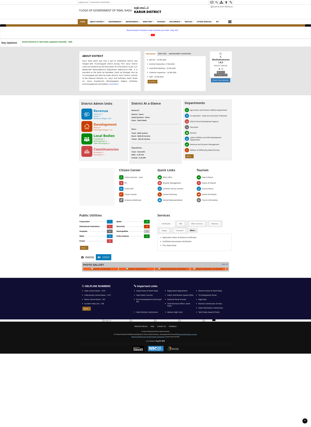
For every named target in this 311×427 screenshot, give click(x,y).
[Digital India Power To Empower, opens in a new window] (173, 349)
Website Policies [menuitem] (141, 326)
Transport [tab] (180, 230)
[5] (204, 320)
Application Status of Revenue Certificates (179, 237)
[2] (131, 320)
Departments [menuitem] (132, 21)
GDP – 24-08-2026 (156, 77)
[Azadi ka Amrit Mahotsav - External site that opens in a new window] (222, 6)
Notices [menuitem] (188, 21)
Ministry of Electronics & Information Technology (148, 337)
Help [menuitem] (152, 326)
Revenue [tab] (214, 224)
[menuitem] (211, 2)
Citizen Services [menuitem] (204, 21)
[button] (230, 21)
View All (225, 264)
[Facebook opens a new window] (219, 69)
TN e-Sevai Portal (169, 245)
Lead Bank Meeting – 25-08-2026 (162, 68)
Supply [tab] (164, 230)
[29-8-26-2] (100, 269)
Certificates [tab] (166, 224)
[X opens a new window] (222, 69)
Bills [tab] (180, 224)
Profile (221, 72)
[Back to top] (304, 421)
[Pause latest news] (307, 35)
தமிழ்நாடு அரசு (83, 2)
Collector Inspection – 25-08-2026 (162, 72)
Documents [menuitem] (174, 21)
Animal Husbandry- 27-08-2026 (162, 64)
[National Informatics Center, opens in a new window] (155, 349)
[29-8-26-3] (136, 269)
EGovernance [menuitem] (114, 21)
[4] (179, 320)
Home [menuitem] (82, 21)
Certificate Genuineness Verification (176, 241)
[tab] (150, 53)
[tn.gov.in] (106, 320)
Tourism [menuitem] (161, 21)
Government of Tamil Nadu (100, 2)
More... (189, 156)
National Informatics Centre (187, 334)
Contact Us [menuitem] (161, 326)
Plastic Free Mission (221, 80)
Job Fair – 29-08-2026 (157, 60)
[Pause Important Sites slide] (213, 319)
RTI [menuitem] (217, 21)
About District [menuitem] (97, 21)
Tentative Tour (221, 75)
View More (152, 82)
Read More (113, 84)
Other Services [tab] (197, 224)
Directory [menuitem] (147, 21)
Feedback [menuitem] (173, 326)
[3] (155, 320)
